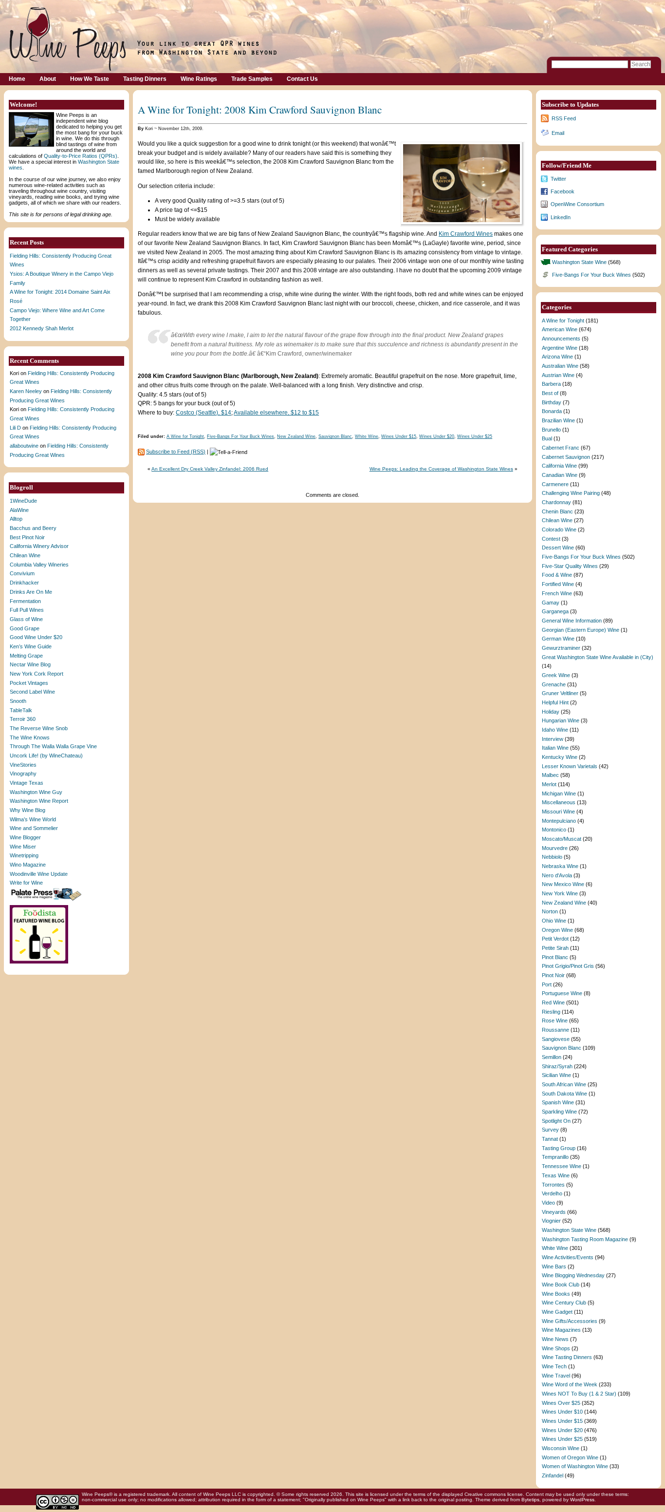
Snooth (18, 701)
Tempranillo (555, 1157)
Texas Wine (556, 1175)
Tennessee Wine (561, 1166)
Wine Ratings (199, 79)
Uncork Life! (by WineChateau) (46, 755)
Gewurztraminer (561, 648)
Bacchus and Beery (33, 528)
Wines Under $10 (562, 1412)
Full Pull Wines (27, 610)
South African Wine (564, 1084)
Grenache (554, 684)
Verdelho (552, 1193)
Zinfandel (552, 1475)
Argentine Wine (559, 348)
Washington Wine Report (39, 801)
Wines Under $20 (436, 436)
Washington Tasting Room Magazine (585, 1239)
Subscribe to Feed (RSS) (175, 451)
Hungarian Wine (560, 720)
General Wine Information (572, 621)
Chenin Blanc (557, 511)
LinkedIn (561, 217)
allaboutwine (24, 446)
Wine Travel (556, 1376)
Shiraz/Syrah (557, 1066)
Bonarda (552, 411)
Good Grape (24, 628)
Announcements (561, 338)
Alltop (16, 519)
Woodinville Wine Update (39, 874)
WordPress (582, 1499)
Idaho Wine (555, 730)
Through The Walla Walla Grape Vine (53, 746)
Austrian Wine (558, 375)
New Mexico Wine (563, 884)
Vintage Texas (26, 783)
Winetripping (24, 855)
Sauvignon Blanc (335, 436)
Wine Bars (554, 1266)
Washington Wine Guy (36, 792)
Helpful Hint (555, 702)
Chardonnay (556, 502)
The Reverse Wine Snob (39, 728)
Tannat (550, 1139)
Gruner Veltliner (560, 693)
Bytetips (530, 1499)
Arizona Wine (557, 356)
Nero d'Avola (557, 875)
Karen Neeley (26, 391)
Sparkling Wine (559, 1112)
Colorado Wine (559, 529)
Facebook (562, 191)
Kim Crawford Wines (466, 233)
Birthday (551, 402)
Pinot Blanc (555, 957)
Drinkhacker (24, 583)
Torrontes (553, 1185)
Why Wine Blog (27, 810)
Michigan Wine (559, 793)
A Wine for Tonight (185, 436)
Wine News (555, 1339)
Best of (550, 393)
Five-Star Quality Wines (570, 566)
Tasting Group (558, 1148)
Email (558, 133)
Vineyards (554, 1212)
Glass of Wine (26, 619)
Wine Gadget (557, 1312)
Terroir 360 (23, 719)
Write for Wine (26, 883)
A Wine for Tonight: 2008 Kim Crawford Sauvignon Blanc (260, 109)
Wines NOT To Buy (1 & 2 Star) (579, 1394)
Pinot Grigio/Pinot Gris (568, 966)
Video (548, 1203)
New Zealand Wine (296, 436)
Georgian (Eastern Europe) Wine (580, 630)
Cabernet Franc (560, 448)
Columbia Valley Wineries (39, 564)
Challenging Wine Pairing (571, 493)
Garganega (555, 611)
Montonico (554, 829)
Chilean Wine (25, 555)
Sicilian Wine (556, 1075)
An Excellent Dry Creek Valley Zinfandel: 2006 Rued (209, 469)
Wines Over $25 (561, 1403)
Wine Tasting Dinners (567, 1357)
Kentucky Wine (559, 757)
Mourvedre (555, 848)
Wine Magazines (561, 1330)
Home (17, 79)
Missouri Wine (558, 811)
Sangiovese (556, 1039)
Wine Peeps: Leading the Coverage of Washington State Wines (441, 469)
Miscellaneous (558, 802)
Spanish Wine (558, 1102)
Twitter (558, 179)
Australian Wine (560, 366)
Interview (552, 739)
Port (547, 984)
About (47, 79)
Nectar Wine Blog (30, 664)
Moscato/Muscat (561, 839)
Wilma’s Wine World (33, 819)
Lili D (15, 428)
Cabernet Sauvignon (566, 457)
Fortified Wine (558, 584)
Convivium (22, 573)
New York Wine (560, 893)
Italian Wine (555, 748)
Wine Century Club (564, 1302)
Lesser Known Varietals (569, 766)
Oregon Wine (557, 930)
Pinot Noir (553, 975)
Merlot (549, 784)
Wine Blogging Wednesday (573, 1275)
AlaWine (19, 510)
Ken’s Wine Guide (31, 646)
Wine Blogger (25, 837)
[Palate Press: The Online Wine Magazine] (47, 900)
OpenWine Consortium (577, 204)
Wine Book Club (560, 1284)
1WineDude (23, 501)
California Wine (559, 466)
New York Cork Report (36, 674)
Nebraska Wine (560, 866)
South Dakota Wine (564, 1093)
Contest (551, 539)
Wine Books (556, 1294)
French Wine (557, 593)
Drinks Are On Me (31, 592)
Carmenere (555, 484)
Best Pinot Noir (27, 537)
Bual (547, 438)
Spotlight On (556, 1121)
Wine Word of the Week (569, 1384)
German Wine (558, 639)
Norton (550, 911)
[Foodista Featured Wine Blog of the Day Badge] (40, 962)
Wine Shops (556, 1348)
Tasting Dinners (144, 79)
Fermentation (25, 601)
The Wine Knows (30, 737)
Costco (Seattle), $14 (203, 412)
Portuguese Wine (562, 993)
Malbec (550, 775)
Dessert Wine (558, 547)
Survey (550, 1130)
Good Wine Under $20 (36, 637)
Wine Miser (23, 847)
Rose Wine (555, 1020)
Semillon (551, 1057)
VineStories (23, 765)
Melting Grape (26, 656)
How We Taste (89, 79)
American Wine (559, 329)
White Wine (366, 436)
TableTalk (21, 710)
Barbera (551, 384)
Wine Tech (554, 1366)
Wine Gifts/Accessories (569, 1321)
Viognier (551, 1221)
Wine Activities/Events (567, 1257)
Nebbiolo (552, 857)
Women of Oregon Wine (570, 1457)
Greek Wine (556, 675)
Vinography (23, 773)
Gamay (550, 602)
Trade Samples (252, 79)
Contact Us (302, 79)
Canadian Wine (559, 475)
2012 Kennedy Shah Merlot (42, 328)
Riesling (551, 1012)
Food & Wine (557, 575)
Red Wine (553, 1002)
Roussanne (555, 1030)
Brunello (551, 430)
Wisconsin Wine (560, 1448)
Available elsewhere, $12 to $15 (276, 412)
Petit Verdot (555, 939)
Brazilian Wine (558, 420)
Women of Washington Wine (575, 1466)
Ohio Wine (554, 921)
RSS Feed (564, 118)
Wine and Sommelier (34, 828)
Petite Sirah (555, 948)
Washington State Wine (579, 262)
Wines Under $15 (398, 436)
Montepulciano (559, 821)
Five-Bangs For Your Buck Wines (240, 436)
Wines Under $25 (474, 436)
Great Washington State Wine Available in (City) (597, 657)
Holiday (550, 712)
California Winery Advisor (39, 546)
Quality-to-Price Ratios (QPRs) (80, 156)
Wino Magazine (28, 865)
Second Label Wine (32, 692)
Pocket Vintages (29, 683)
